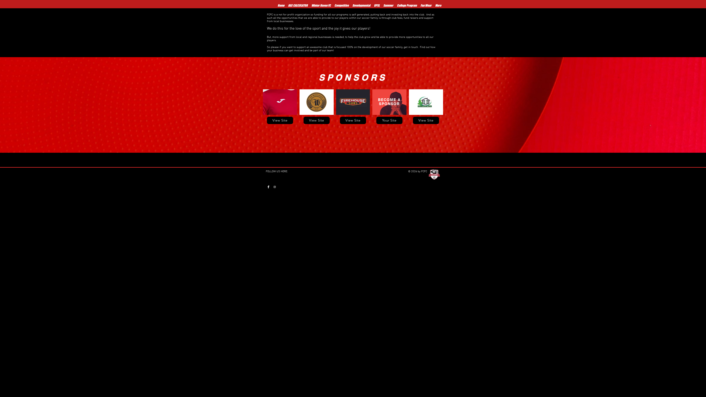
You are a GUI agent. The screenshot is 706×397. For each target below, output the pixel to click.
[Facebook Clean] (268, 186)
